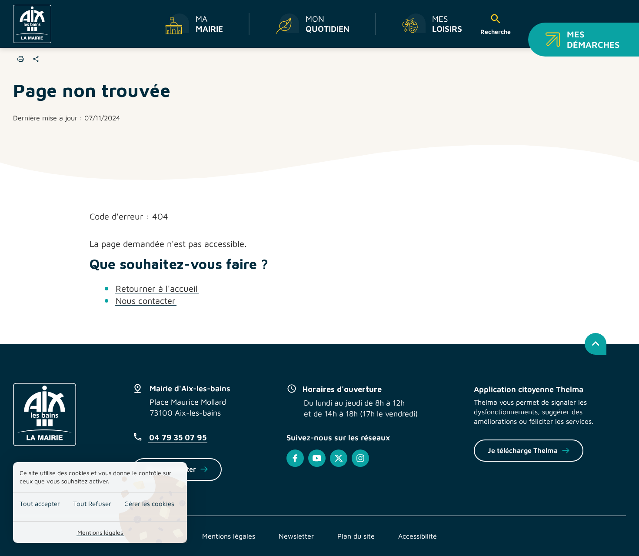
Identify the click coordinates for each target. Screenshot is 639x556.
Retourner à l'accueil (157, 288)
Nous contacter (146, 301)
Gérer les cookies (149, 503)
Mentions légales (100, 532)
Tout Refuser (92, 503)
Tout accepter (40, 503)
